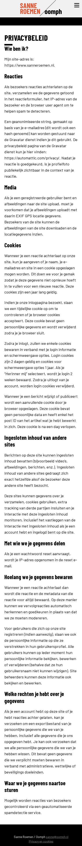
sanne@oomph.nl (57, 837)
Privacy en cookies (41, 841)
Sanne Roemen (41, 8)
